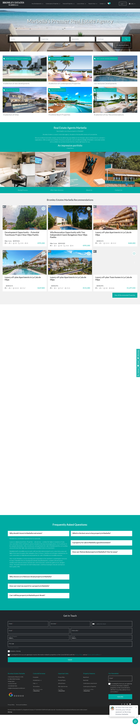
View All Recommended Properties (124, 295)
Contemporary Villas (88, 582)
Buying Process (23, 190)
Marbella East (36, 573)
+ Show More (36, 584)
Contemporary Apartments (90, 576)
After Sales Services (56, 190)
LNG (132, 3)
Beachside (85, 573)
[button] (8, 334)
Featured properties (68, 3)
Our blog (60, 582)
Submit (70, 553)
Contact (102, 3)
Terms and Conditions (94, 548)
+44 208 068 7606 (12, 579)
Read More (70, 336)
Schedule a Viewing (15, 544)
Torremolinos (36, 579)
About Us (89, 190)
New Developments (36, 3)
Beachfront (86, 570)
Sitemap (10, 605)
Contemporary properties (52, 3)
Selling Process (61, 576)
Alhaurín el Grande (37, 582)
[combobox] (94, 517)
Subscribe (120, 590)
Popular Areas (91, 3)
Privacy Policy (79, 548)
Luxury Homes (80, 3)
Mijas (34, 576)
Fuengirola (35, 570)
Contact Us (118, 190)
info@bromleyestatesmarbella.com (16, 581)
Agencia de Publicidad (126, 603)
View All (70, 347)
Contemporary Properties (89, 579)
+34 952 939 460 (12, 577)
